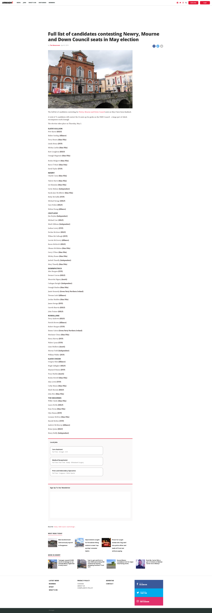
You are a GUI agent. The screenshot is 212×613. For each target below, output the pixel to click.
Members (52, 2)
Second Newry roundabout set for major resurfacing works (125, 561)
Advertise (110, 580)
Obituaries (42, 2)
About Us (81, 586)
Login (205, 2)
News (19, 2)
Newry (56, 527)
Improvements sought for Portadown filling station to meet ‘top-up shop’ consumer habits (92, 545)
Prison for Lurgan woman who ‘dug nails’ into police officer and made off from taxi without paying (119, 545)
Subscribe (193, 2)
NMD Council (62, 527)
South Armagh (71, 527)
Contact (109, 584)
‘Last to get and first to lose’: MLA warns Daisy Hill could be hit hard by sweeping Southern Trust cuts (96, 563)
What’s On (32, 2)
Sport (51, 587)
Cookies (80, 584)
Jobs (24, 2)
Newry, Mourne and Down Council (92, 112)
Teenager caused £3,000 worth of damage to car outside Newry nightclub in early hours (66, 562)
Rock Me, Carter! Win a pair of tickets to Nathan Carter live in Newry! (154, 561)
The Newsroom (55, 45)
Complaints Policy (85, 588)
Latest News (54, 580)
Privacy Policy (83, 580)
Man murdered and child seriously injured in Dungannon (65, 542)
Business (52, 584)
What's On (53, 590)
